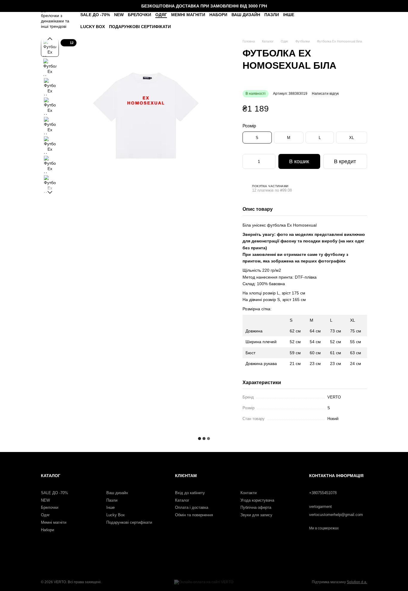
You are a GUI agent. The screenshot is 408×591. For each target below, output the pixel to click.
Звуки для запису (256, 515)
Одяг (161, 14)
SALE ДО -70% (95, 14)
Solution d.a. (357, 582)
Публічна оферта (255, 507)
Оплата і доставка (191, 507)
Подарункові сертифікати (140, 26)
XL (351, 137)
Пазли (271, 14)
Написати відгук (325, 93)
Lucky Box (92, 26)
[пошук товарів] (325, 21)
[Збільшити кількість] (269, 161)
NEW (119, 14)
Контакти (248, 493)
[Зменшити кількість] (248, 161)
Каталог (182, 500)
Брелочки (139, 14)
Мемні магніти (188, 14)
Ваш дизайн (245, 14)
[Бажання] (340, 21)
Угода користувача (257, 500)
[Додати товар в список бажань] (364, 109)
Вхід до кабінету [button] (190, 493)
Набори (218, 14)
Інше (288, 14)
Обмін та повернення (194, 515)
